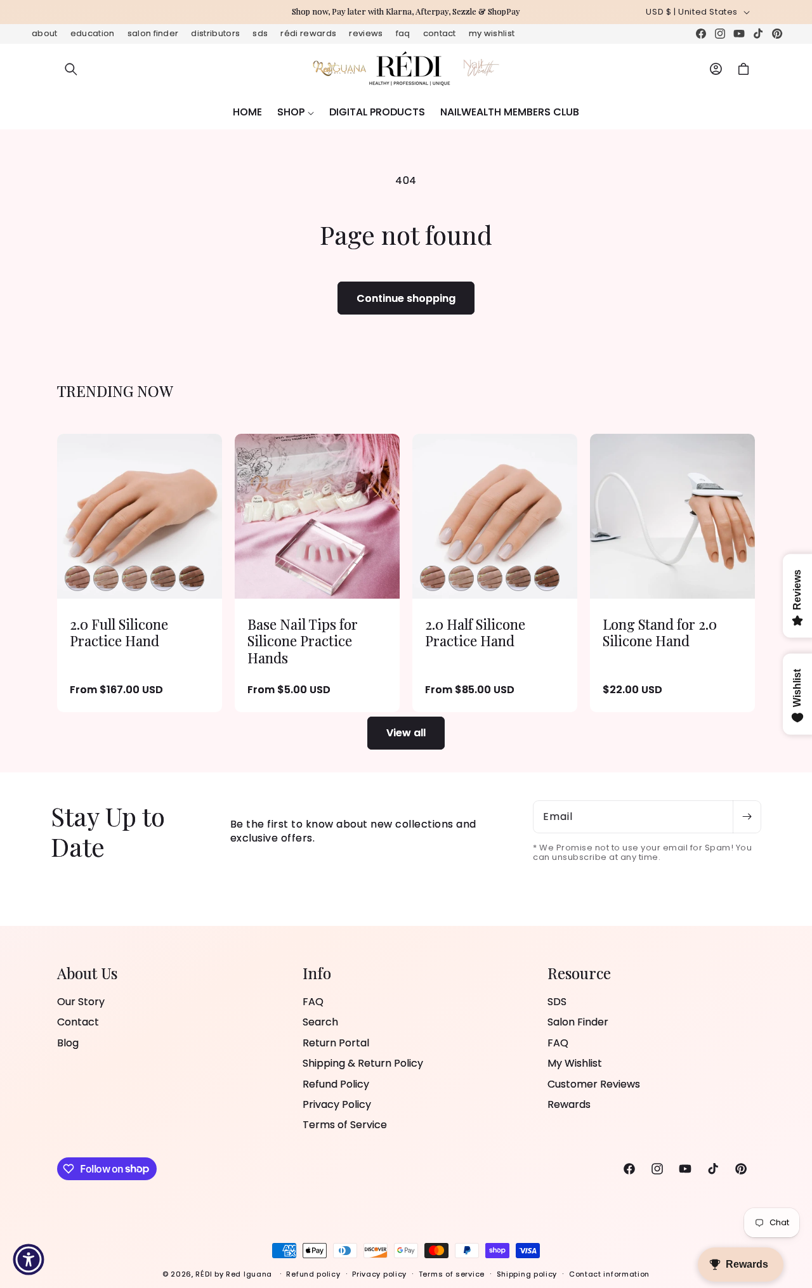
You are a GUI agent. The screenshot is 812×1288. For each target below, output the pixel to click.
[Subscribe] (747, 816)
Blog (68, 1043)
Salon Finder (153, 33)
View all (406, 732)
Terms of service (452, 1273)
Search (320, 1022)
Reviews (366, 33)
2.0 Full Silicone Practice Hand (119, 632)
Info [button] (317, 973)
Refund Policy (336, 1083)
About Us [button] (87, 973)
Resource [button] (579, 973)
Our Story (81, 1002)
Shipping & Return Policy (363, 1063)
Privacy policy (379, 1273)
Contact (439, 33)
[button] (71, 69)
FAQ (403, 33)
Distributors (215, 33)
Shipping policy (527, 1273)
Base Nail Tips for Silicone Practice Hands (302, 641)
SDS (260, 33)
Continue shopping (406, 298)
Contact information (609, 1273)
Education (92, 33)
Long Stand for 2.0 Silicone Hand (660, 632)
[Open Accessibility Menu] (28, 1259)
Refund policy (313, 1273)
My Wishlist (492, 33)
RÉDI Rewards (308, 33)
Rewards (569, 1104)
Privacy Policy (337, 1104)
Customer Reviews (593, 1083)
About (45, 33)
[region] (406, 12)
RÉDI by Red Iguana (234, 1274)
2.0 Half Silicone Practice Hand (475, 632)
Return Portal (336, 1043)
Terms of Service (345, 1124)
